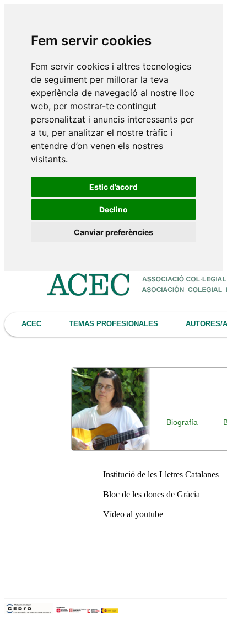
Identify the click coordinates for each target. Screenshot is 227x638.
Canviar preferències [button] (113, 232)
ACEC (31, 324)
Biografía (182, 422)
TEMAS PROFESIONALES (113, 324)
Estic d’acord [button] (113, 187)
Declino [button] (113, 209)
